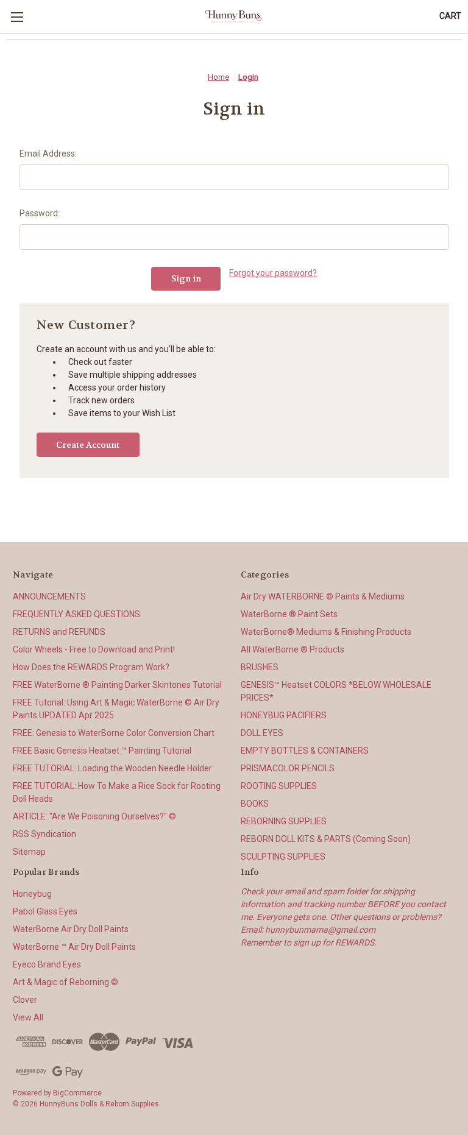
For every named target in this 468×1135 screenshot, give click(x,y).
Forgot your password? (273, 273)
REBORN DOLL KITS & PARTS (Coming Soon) (326, 839)
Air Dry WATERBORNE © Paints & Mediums (323, 596)
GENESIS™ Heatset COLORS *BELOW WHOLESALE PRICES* (336, 691)
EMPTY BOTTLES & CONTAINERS (305, 750)
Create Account (87, 444)
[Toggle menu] (17, 17)
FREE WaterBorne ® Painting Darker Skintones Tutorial (117, 685)
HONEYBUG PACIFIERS (284, 715)
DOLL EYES (262, 733)
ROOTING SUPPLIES (279, 786)
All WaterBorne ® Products (292, 649)
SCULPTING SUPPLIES (283, 856)
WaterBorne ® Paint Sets (289, 614)
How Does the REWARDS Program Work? (91, 667)
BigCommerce (77, 1093)
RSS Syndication (44, 834)
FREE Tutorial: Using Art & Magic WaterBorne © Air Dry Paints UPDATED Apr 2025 (116, 709)
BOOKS (255, 803)
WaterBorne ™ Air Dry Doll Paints (74, 947)
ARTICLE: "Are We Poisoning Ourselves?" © (94, 816)
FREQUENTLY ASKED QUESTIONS (76, 614)
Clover (25, 1000)
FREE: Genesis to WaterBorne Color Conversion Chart (113, 733)
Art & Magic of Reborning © (65, 982)
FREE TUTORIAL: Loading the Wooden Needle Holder (112, 768)
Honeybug (32, 894)
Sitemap (29, 852)
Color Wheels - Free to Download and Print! (94, 649)
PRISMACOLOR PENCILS (288, 768)
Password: (40, 213)
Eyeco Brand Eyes (47, 964)
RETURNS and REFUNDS (59, 632)
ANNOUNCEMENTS (49, 596)
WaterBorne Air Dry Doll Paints (71, 929)
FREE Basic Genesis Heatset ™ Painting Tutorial (102, 750)
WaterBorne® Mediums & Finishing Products (326, 632)
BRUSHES (259, 667)
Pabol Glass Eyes (45, 911)
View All (28, 1017)
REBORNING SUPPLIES (284, 821)
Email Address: (48, 153)
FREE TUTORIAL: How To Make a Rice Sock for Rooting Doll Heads (117, 792)
